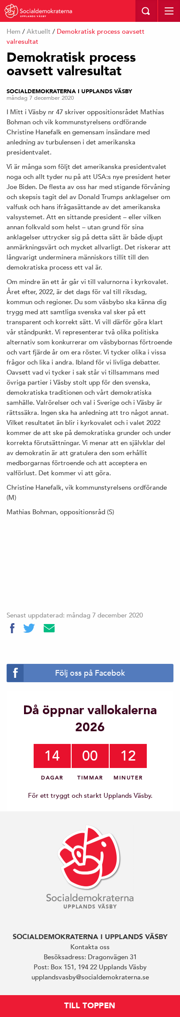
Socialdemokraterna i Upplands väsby (69, 91)
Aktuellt (39, 31)
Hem (14, 31)
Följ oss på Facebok (90, 673)
